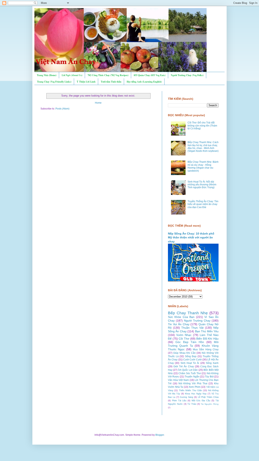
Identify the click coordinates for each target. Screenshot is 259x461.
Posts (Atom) (62, 108)
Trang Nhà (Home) (46, 75)
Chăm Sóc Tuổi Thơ (189, 373)
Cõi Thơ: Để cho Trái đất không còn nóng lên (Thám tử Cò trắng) (202, 125)
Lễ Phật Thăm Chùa (208, 397)
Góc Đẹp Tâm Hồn (189, 342)
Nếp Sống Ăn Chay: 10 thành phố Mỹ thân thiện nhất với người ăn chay (191, 237)
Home (98, 102)
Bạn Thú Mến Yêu (207, 331)
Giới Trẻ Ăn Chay (183, 366)
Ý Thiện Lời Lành (86, 81)
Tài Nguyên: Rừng (210, 404)
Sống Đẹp (190, 356)
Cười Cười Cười (192, 359)
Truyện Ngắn (192, 376)
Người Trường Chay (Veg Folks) (187, 75)
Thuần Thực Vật (192, 327)
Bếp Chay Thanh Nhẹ (188, 313)
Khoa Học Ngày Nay (195, 393)
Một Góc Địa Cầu (201, 400)
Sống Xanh (212, 363)
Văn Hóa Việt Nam (178, 380)
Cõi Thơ (184, 338)
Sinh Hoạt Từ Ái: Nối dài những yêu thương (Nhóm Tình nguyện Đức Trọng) (202, 184)
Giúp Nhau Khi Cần (184, 353)
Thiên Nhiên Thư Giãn (190, 390)
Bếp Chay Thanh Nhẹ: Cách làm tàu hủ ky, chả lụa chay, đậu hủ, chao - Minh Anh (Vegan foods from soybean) (203, 146)
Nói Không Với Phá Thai (192, 383)
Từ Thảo (191, 404)
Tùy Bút (209, 376)
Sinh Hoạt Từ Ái (189, 363)
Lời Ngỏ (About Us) (72, 75)
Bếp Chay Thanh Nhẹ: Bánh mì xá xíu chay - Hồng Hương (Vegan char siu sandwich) (203, 166)
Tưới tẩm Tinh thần (111, 81)
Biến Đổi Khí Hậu (207, 338)
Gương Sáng (186, 397)
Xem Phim (194, 387)
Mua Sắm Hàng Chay (206, 349)
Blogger (159, 434)
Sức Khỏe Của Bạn (181, 317)
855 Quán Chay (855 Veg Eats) (150, 75)
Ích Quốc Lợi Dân (188, 370)
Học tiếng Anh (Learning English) (144, 81)
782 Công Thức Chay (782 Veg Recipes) (108, 75)
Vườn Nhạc (183, 335)
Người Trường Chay (197, 320)
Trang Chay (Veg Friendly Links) (54, 81)
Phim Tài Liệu (179, 400)
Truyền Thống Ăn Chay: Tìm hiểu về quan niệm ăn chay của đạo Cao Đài (203, 204)
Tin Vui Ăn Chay (178, 324)
